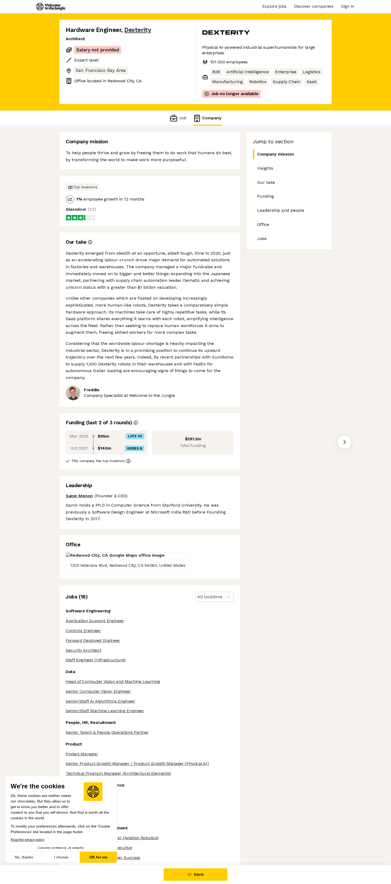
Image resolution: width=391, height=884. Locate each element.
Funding (265, 196)
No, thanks (24, 857)
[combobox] (198, 597)
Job (182, 117)
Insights (265, 168)
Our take (266, 182)
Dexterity (137, 30)
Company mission (275, 154)
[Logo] (50, 6)
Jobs (262, 238)
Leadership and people (280, 210)
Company (212, 117)
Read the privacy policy (27, 840)
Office (263, 224)
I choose (61, 857)
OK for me (98, 857)
